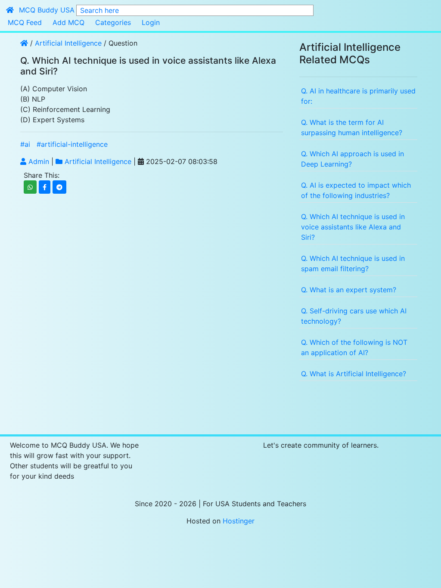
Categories (113, 22)
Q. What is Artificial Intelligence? (353, 373)
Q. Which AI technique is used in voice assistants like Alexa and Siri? (353, 226)
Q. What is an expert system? (348, 289)
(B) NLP (32, 99)
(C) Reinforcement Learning (65, 109)
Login (151, 22)
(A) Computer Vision (53, 88)
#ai (25, 144)
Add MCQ (68, 22)
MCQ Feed (25, 22)
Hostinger (239, 521)
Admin (37, 161)
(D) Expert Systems (52, 119)
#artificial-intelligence (72, 144)
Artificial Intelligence (69, 43)
